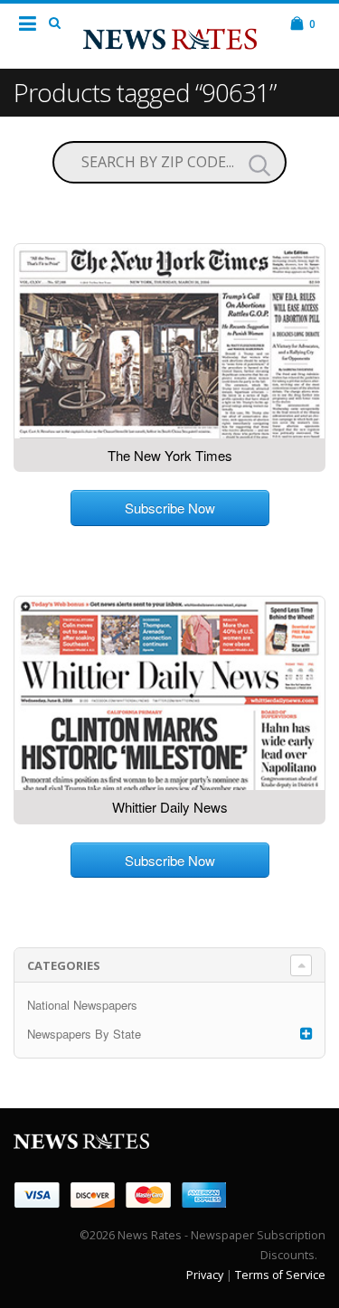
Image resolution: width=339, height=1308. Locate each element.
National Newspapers (82, 1004)
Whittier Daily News (170, 806)
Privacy (204, 1275)
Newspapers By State (84, 1033)
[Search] (259, 165)
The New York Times (170, 455)
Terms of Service (280, 1275)
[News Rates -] (170, 35)
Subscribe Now (170, 507)
